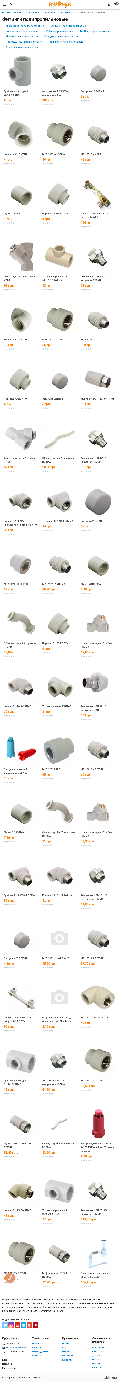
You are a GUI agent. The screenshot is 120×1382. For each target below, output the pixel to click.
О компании (67, 1356)
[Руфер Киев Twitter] (5, 1325)
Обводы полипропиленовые (61, 36)
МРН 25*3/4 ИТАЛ (91, 154)
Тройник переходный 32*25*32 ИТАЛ (54, 1212)
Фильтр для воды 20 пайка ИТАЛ (19, 460)
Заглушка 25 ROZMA (92, 91)
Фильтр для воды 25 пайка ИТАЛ (19, 278)
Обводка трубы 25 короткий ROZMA (58, 834)
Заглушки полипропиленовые (68, 25)
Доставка (97, 1355)
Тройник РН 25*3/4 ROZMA (19, 895)
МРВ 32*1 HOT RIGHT (16, 584)
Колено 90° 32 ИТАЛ (15, 339)
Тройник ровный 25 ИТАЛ (56, 706)
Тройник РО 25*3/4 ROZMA (57, 521)
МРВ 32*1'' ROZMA (52, 339)
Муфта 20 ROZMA (91, 584)
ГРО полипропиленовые (59, 31)
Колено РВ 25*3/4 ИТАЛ (94, 1017)
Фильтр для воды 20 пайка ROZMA (96, 645)
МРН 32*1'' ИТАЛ (90, 339)
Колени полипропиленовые (22, 31)
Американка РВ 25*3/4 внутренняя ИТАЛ (55, 93)
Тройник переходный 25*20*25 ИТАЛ (16, 93)
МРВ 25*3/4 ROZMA (15, 1273)
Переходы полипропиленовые (24, 41)
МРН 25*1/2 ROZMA (92, 958)
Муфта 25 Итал (12, 213)
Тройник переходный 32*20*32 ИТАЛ (16, 1082)
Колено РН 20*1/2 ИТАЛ (17, 706)
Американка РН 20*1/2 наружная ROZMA (94, 278)
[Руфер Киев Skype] (23, 1325)
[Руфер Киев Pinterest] (35, 1325)
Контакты (37, 1348)
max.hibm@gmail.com (16, 1348)
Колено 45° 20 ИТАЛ (15, 154)
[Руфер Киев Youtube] (17, 1325)
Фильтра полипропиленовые (22, 47)
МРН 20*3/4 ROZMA (92, 769)
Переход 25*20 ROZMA (55, 213)
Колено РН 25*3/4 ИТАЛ (17, 1210)
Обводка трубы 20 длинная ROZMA (58, 460)
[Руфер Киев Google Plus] (29, 1325)
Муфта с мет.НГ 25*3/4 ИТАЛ (97, 398)
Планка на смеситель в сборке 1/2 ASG (94, 1275)
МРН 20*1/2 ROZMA (53, 584)
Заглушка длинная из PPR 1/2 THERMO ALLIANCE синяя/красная (98, 1147)
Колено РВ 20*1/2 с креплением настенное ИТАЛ (21, 523)
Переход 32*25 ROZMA (55, 643)
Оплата (95, 1359)
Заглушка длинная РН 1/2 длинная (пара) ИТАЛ (19, 771)
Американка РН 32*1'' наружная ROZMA (93, 460)
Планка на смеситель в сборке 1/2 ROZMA (17, 1019)
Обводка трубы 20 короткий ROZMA (20, 645)
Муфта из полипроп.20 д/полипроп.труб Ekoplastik (57, 1019)
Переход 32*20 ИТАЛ (16, 398)
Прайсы (66, 1352)
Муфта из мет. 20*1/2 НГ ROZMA (18, 1145)
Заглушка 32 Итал (52, 398)
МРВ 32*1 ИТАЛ (51, 769)
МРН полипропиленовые (95, 31)
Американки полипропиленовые (25, 25)
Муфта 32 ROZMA (14, 832)
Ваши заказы (98, 1351)
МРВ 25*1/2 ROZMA (92, 1080)
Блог (64, 1348)
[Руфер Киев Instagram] (11, 1325)
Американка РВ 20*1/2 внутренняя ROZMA (94, 897)
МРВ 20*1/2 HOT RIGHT (55, 958)
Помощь (96, 1363)
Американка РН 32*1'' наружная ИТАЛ (93, 708)
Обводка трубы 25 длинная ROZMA (58, 1145)
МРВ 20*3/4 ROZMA (53, 154)
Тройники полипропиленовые (65, 41)
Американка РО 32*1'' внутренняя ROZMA (54, 1082)
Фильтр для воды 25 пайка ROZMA (96, 834)
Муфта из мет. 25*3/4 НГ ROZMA (56, 1275)
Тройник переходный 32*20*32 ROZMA (54, 278)
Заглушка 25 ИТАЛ (91, 521)
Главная (66, 1343)
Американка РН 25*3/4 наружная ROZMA (94, 1212)
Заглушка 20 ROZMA (15, 958)
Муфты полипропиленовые (22, 36)
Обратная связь (40, 1343)
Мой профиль (98, 1347)
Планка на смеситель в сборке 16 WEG (94, 215)
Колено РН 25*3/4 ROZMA (57, 895)
